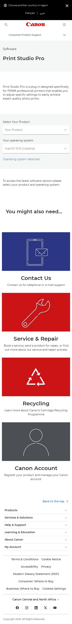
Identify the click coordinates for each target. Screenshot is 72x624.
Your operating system (18, 140)
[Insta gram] (26, 607)
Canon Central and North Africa (34, 599)
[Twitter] (45, 607)
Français (30, 13)
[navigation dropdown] (64, 25)
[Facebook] (17, 607)
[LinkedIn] (36, 607)
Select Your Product (16, 122)
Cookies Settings (54, 588)
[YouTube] (54, 607)
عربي (42, 13)
